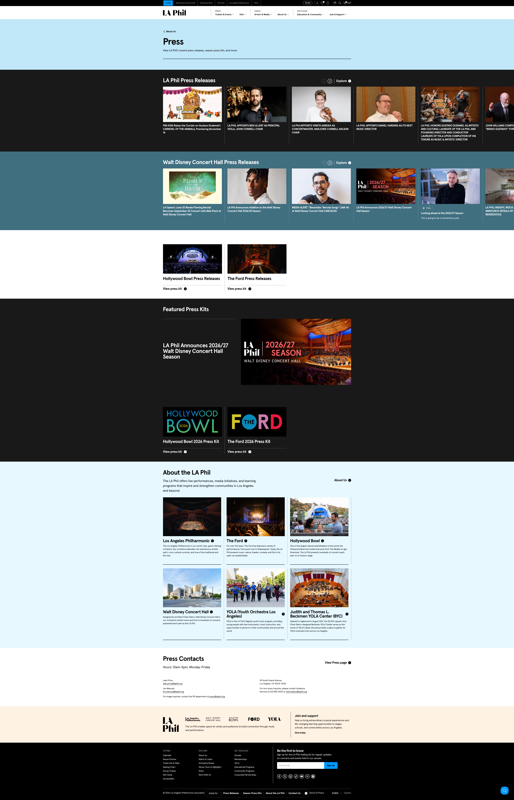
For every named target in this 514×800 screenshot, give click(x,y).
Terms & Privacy (316, 793)
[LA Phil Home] (174, 13)
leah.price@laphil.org (172, 684)
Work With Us (205, 775)
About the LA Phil (275, 793)
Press (201, 771)
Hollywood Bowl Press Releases (191, 279)
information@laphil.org (296, 692)
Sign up (331, 765)
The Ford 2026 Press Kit (249, 442)
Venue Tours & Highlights (210, 767)
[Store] (328, 2)
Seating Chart (169, 767)
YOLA (256, 3)
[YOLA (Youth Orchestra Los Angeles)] (256, 587)
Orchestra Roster (206, 763)
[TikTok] (296, 776)
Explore (341, 81)
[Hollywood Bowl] (319, 516)
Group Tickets (169, 771)
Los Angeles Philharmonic (239, 3)
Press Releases (231, 793)
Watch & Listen (205, 759)
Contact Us (295, 793)
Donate (307, 3)
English (335, 793)
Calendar (167, 755)
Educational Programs (244, 767)
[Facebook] (279, 776)
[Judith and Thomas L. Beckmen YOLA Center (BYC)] (319, 587)
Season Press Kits (252, 793)
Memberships (240, 759)
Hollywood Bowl (206, 3)
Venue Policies (169, 759)
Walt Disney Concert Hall (185, 3)
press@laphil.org (217, 697)
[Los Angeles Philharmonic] (192, 516)
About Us (171, 31)
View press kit (172, 289)
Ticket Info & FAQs (171, 763)
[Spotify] (307, 776)
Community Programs (244, 771)
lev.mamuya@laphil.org (173, 692)
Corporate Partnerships (245, 775)
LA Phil (168, 3)
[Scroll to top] (306, 793)
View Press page (336, 662)
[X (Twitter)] (285, 776)
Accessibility (168, 779)
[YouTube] (302, 776)
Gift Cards (167, 775)
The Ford (220, 3)
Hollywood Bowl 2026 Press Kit (191, 442)
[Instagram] (290, 776)
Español (347, 793)
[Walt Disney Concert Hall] (192, 587)
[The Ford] (256, 516)
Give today (300, 733)
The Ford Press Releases (249, 279)
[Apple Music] (313, 776)
